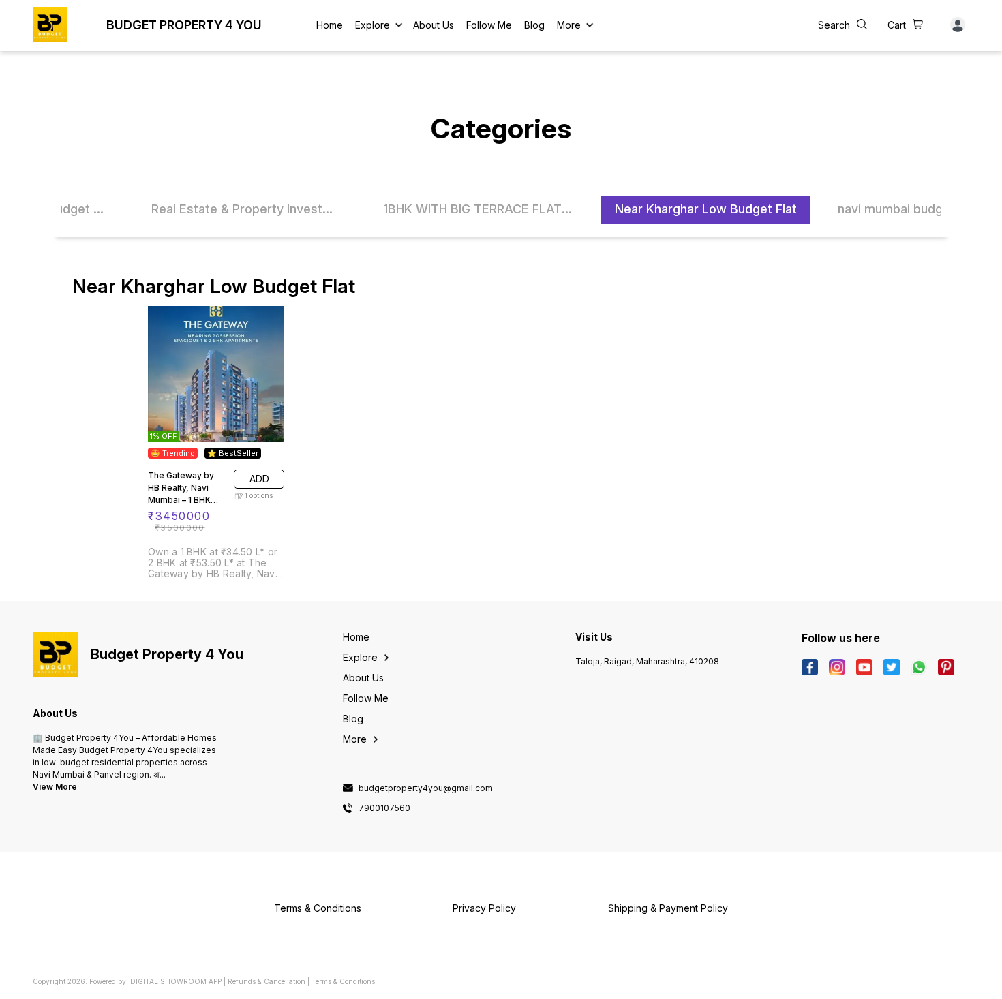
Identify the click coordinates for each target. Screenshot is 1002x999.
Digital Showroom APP (176, 981)
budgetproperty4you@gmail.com (426, 788)
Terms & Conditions (343, 981)
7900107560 (384, 808)
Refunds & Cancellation (266, 981)
